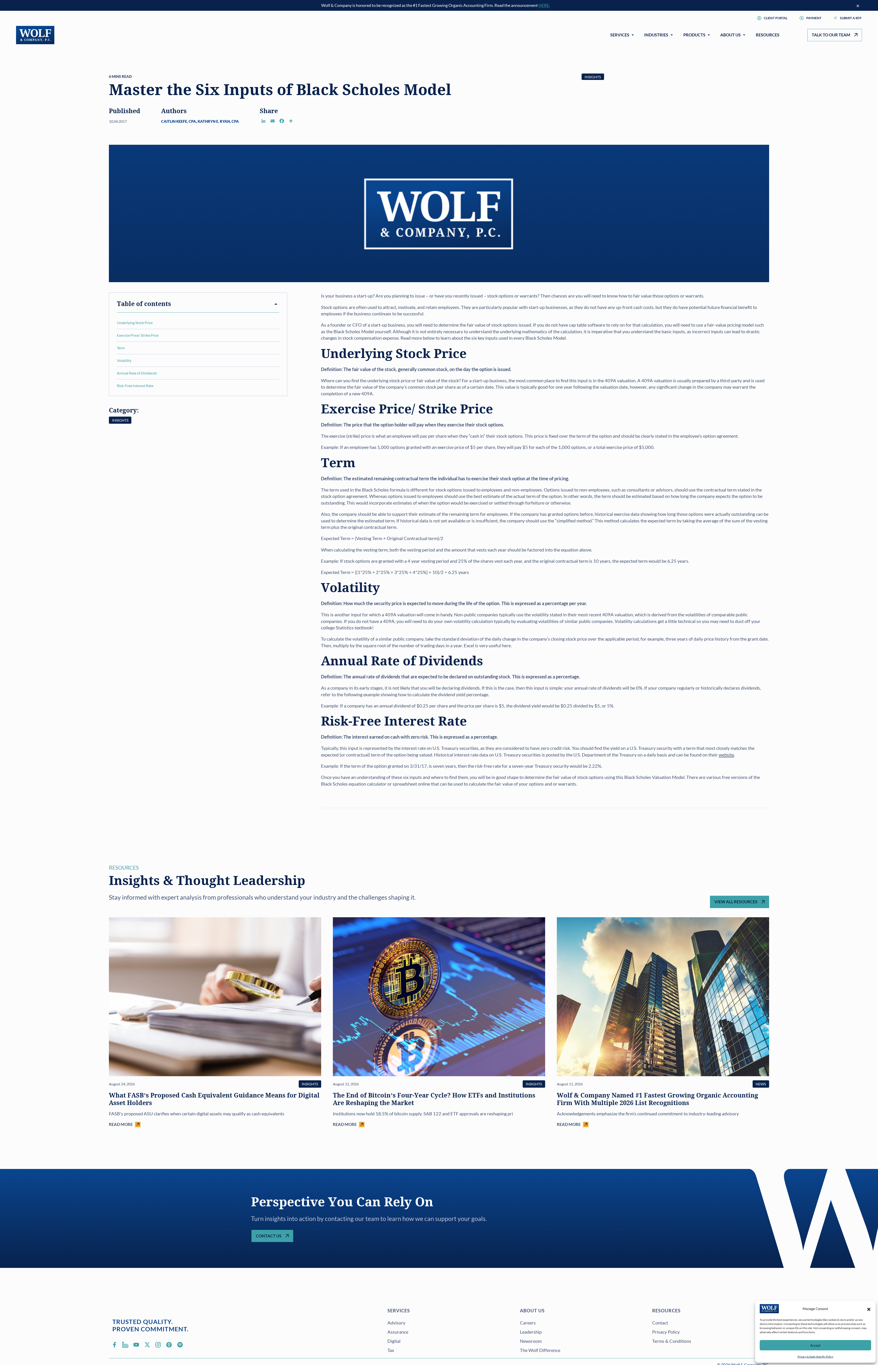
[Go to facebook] (114, 1344)
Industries (656, 34)
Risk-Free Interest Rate (135, 385)
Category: (124, 410)
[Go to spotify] (179, 1344)
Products (694, 34)
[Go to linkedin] (125, 1344)
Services (619, 34)
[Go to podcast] (169, 1344)
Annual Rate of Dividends (137, 373)
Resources (767, 34)
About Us (730, 34)
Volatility (124, 360)
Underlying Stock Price (135, 322)
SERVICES (398, 1310)
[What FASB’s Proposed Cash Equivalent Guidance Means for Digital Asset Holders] (215, 1022)
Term (121, 348)
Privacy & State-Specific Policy (815, 1356)
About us (532, 1310)
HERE (543, 5)
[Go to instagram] (158, 1344)
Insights (593, 77)
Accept (815, 1345)
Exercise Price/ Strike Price (138, 335)
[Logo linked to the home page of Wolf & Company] (35, 35)
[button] (869, 1308)
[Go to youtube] (136, 1344)
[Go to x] (147, 1344)
